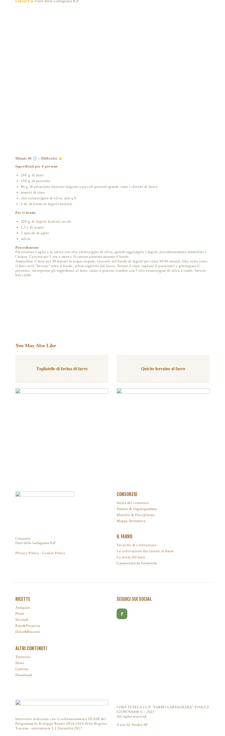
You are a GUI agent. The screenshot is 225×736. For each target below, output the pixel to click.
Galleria (21, 669)
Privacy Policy (27, 553)
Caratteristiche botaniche (137, 563)
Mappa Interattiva (131, 521)
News (19, 663)
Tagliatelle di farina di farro (62, 368)
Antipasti (22, 607)
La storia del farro (131, 557)
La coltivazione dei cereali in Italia (145, 551)
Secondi (22, 620)
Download (23, 675)
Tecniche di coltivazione (137, 545)
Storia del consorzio (133, 503)
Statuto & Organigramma (137, 509)
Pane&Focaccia (27, 626)
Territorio (23, 657)
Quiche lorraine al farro (163, 368)
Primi (19, 614)
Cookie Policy (54, 553)
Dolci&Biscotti (27, 632)
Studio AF (140, 725)
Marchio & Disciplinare (136, 515)
